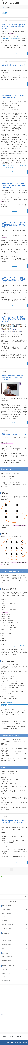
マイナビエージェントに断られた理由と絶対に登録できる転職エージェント (13, 319)
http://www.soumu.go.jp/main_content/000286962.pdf (13, 646)
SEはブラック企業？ (6, 913)
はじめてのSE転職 (10, 3)
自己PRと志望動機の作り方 (8, 956)
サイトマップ (18, 1036)
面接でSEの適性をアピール (8, 960)
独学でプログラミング (7, 973)
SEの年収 (4, 916)
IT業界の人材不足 (6, 909)
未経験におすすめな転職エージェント (10, 948)
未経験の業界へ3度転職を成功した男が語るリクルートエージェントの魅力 (14, 377)
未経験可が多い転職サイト (8, 944)
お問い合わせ (12, 1036)
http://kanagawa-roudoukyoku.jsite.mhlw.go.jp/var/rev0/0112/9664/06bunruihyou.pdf (14, 704)
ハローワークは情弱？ (7, 940)
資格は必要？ (5, 969)
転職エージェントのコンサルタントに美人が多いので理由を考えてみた (13, 26)
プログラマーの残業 (6, 928)
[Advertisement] (14, 1000)
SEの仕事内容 (5, 920)
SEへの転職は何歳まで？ (7, 924)
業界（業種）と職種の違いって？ (14, 434)
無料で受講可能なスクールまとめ (9, 980)
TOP (2, 1036)
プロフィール (6, 1036)
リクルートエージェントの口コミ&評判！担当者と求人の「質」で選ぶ (14, 225)
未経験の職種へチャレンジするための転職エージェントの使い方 (13, 822)
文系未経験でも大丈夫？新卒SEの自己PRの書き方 (13, 97)
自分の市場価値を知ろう (7, 936)
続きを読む (14, 53)
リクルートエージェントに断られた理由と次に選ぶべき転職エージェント (13, 280)
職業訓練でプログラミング (8, 976)
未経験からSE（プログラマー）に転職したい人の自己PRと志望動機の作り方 (13, 185)
